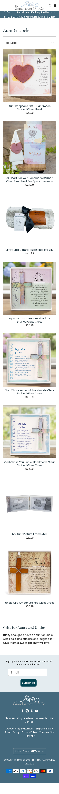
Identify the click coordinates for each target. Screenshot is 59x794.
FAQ (52, 718)
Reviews (28, 718)
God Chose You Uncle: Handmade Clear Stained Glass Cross (29, 463)
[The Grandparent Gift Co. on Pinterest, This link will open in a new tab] (31, 711)
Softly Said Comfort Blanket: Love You (29, 249)
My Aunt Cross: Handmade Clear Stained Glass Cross (29, 320)
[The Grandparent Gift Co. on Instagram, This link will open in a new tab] (27, 711)
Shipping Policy (44, 728)
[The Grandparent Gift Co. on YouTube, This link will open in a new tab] (36, 711)
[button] (3, 5)
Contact (29, 722)
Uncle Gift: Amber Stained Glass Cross (29, 602)
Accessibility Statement (20, 728)
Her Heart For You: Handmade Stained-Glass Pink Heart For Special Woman (30, 179)
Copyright (29, 735)
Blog (19, 718)
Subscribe (28, 683)
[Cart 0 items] (55, 5)
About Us (10, 718)
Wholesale (41, 718)
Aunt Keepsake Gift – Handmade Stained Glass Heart (30, 107)
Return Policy (12, 732)
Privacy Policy (29, 732)
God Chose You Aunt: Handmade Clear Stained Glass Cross (29, 391)
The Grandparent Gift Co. (26, 760)
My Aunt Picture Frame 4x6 (29, 534)
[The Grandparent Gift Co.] (29, 5)
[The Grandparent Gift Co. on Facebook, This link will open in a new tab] (22, 711)
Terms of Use (47, 732)
